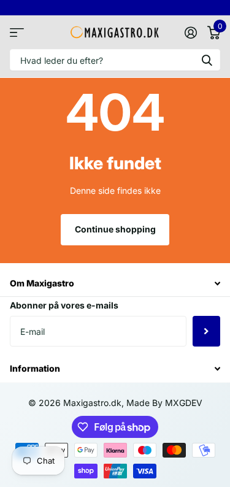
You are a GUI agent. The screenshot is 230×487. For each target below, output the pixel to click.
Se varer (17, 32)
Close (115, 283)
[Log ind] (190, 32)
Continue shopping (115, 229)
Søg (206, 60)
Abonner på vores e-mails (64, 305)
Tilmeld (206, 331)
